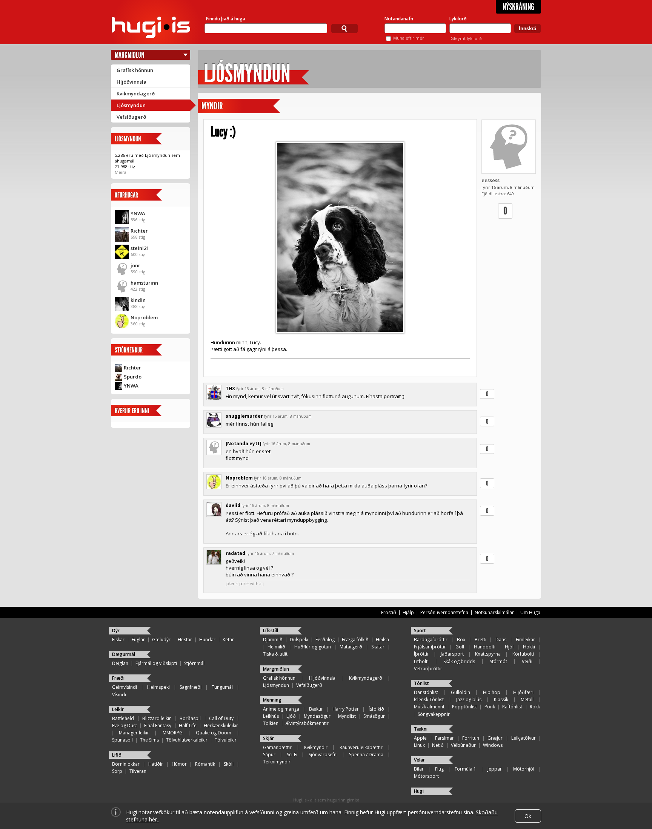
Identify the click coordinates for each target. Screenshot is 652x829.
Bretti (480, 639)
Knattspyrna (488, 654)
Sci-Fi (292, 754)
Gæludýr (161, 639)
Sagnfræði (190, 687)
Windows (493, 745)
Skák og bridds (459, 661)
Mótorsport (426, 776)
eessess (490, 180)
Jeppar (494, 769)
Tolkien (270, 723)
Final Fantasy (157, 725)
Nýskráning (518, 7)
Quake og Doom (213, 732)
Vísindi (119, 694)
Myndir (212, 106)
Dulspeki (299, 639)
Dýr (116, 630)
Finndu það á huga (225, 18)
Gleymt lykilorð (466, 38)
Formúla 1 (465, 769)
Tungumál (222, 687)
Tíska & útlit (275, 654)
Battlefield (123, 718)
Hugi (419, 791)
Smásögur (374, 716)
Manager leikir (134, 732)
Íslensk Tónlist (429, 699)
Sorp (117, 771)
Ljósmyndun (131, 105)
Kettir (228, 639)
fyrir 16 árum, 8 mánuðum (260, 388)
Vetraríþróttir (428, 668)
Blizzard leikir (156, 718)
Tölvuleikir (226, 740)
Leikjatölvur (523, 738)
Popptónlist (464, 706)
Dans (500, 639)
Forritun (470, 738)
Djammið (273, 639)
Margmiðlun (129, 55)
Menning (272, 700)
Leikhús (271, 716)
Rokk (535, 706)
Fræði (118, 678)
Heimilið (276, 647)
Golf (459, 647)
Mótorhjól (523, 769)
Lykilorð (458, 18)
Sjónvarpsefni (323, 754)
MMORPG (173, 732)
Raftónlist (512, 706)
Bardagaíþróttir (430, 639)
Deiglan (120, 663)
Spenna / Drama (366, 754)
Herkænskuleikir (221, 725)
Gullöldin (460, 692)
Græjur (495, 738)
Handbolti (484, 647)
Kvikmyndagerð (136, 93)
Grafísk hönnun (135, 70)
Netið (438, 745)
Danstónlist (426, 692)
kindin (138, 300)
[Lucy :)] (340, 237)
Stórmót (498, 661)
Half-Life (188, 725)
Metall (527, 699)
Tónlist (421, 683)
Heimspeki (158, 687)
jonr (135, 265)
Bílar (419, 769)
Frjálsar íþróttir (430, 647)
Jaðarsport (452, 654)
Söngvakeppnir (434, 714)
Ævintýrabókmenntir (307, 723)
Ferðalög (325, 639)
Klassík (501, 699)
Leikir (118, 709)
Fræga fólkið (355, 639)
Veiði (527, 661)
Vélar (419, 760)
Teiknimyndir (277, 762)
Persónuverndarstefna (444, 612)
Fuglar (138, 639)
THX (230, 388)
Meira (120, 172)
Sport (420, 630)
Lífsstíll (270, 630)
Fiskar (118, 639)
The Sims (149, 740)
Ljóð (291, 716)
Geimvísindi (124, 687)
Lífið (116, 755)
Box (461, 639)
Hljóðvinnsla (131, 81)
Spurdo (132, 376)
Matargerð (351, 647)
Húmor (179, 764)
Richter (139, 230)
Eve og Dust (124, 725)
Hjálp (408, 612)
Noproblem (144, 317)
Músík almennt (429, 706)
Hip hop (491, 692)
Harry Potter (345, 709)
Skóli (229, 764)
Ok (527, 816)
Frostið (388, 612)
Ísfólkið (376, 709)
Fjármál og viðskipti (156, 663)
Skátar (377, 647)
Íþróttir (421, 654)
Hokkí (529, 647)
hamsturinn (144, 282)
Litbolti (421, 661)
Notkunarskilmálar (494, 612)
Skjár (268, 738)
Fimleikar (525, 639)
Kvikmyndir (316, 747)
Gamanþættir (277, 747)
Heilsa (382, 639)
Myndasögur (317, 716)
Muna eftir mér (408, 38)
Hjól (509, 647)
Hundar (207, 639)
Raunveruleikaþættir (361, 747)
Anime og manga (281, 709)
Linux (419, 745)
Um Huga (530, 612)
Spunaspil (122, 740)
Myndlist (347, 716)
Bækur (316, 709)
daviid (233, 505)
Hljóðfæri (523, 692)
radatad (235, 553)
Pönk (489, 706)
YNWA (138, 213)
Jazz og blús (468, 699)
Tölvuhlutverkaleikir (187, 740)
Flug (439, 769)
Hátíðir (155, 764)
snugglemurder (244, 416)
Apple (420, 738)
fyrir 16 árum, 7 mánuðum (270, 553)
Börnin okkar (126, 764)
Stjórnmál (194, 663)
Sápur (269, 754)
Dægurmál (123, 654)
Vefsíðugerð (131, 116)
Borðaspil (190, 718)
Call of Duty (221, 718)
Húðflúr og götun (312, 647)
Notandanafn (398, 18)
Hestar (185, 639)
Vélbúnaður (463, 745)
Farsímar (444, 738)
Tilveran (137, 771)
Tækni (420, 729)
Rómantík (205, 764)
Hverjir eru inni (132, 410)
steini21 (140, 248)
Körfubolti (523, 654)
